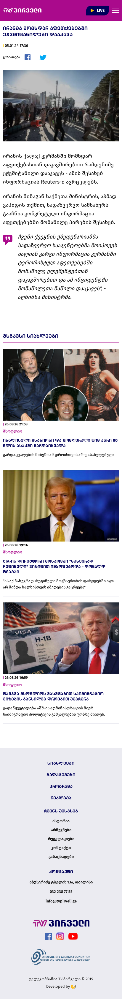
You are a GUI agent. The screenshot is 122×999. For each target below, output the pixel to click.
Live (100, 10)
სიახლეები (61, 763)
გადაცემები (61, 775)
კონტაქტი (61, 848)
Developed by (58, 986)
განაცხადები (61, 857)
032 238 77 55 (61, 891)
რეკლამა (61, 798)
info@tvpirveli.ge (61, 901)
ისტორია (61, 821)
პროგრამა (61, 786)
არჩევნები (61, 830)
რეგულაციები (61, 839)
